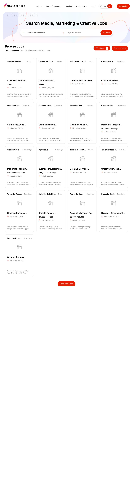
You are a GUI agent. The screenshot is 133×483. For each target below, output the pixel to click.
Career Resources (53, 6)
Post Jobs (123, 6)
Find (108, 33)
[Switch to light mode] (101, 6)
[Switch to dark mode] (105, 6)
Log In (93, 6)
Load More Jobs (66, 284)
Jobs (38, 6)
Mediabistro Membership (75, 6)
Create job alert (120, 48)
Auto (109, 6)
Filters (103, 48)
